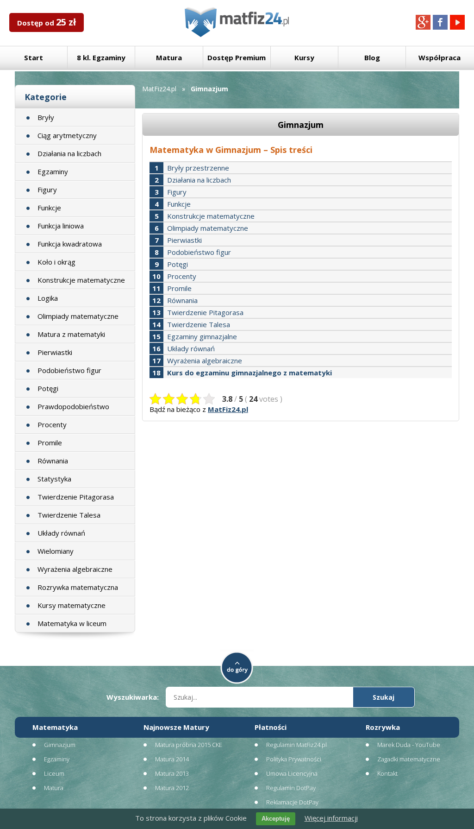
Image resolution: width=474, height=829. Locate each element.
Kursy (304, 57)
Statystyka (54, 478)
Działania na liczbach (69, 153)
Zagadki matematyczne (408, 759)
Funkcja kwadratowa (69, 243)
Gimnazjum (59, 744)
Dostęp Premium (236, 57)
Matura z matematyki (71, 334)
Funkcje (49, 207)
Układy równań (61, 533)
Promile (49, 442)
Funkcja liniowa (60, 225)
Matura (169, 57)
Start (33, 57)
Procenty (52, 424)
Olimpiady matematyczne (77, 316)
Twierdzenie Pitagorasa (75, 496)
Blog (372, 57)
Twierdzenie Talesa (68, 514)
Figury (47, 189)
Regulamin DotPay (291, 788)
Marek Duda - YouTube (408, 744)
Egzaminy (52, 171)
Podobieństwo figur (69, 370)
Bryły (45, 117)
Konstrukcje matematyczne (81, 280)
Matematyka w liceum (71, 623)
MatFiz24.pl (159, 88)
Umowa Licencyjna (292, 773)
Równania (52, 460)
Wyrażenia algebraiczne (74, 569)
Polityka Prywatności (293, 759)
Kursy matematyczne (71, 605)
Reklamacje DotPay (292, 802)
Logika (47, 298)
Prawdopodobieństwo (73, 406)
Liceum (54, 773)
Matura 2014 (172, 759)
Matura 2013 (172, 773)
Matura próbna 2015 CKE (188, 744)
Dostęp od (46, 22)
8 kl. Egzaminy (101, 57)
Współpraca (439, 57)
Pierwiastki (54, 352)
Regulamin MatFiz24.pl (296, 744)
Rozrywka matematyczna (77, 587)
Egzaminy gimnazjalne (202, 336)
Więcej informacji (331, 818)
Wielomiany (55, 551)
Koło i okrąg (56, 261)
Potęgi (47, 388)
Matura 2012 (172, 788)
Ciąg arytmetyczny (67, 135)
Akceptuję (276, 818)
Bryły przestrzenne (198, 167)
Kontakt (387, 773)
